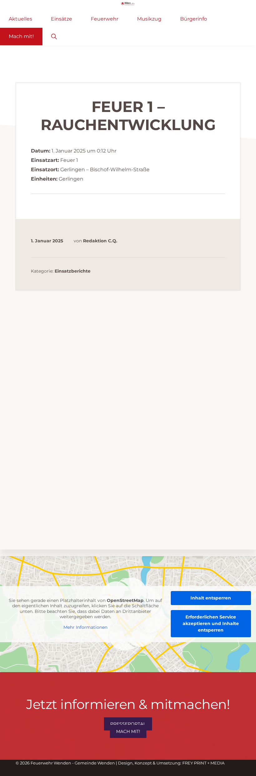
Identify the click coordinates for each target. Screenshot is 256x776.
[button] (54, 36)
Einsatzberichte (73, 271)
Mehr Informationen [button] (85, 627)
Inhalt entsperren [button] (210, 598)
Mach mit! (128, 731)
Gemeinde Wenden (95, 762)
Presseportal (128, 724)
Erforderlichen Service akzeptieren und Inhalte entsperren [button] (211, 623)
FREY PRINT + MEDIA (203, 762)
